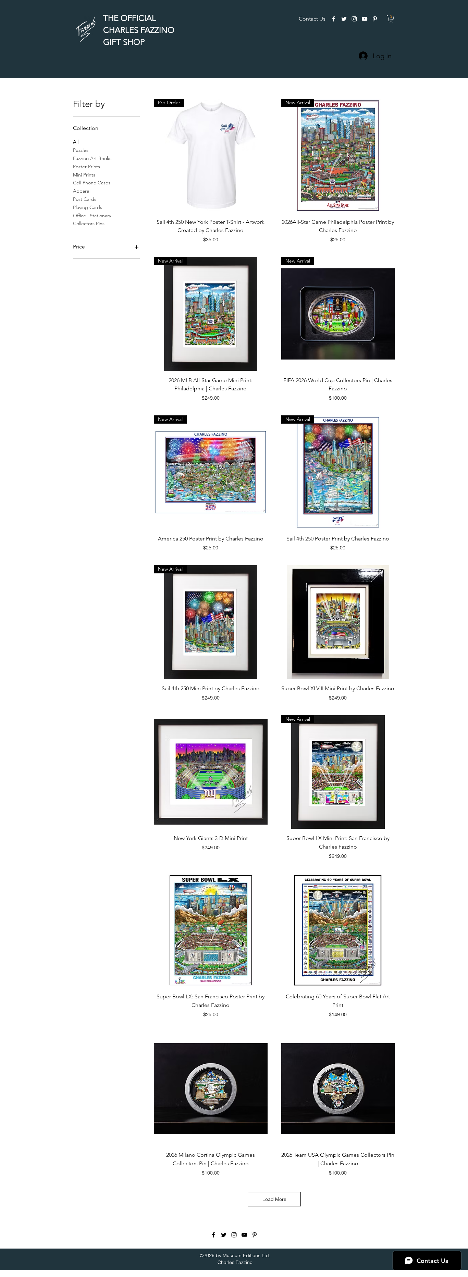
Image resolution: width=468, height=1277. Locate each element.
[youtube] (364, 18)
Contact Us (312, 18)
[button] (391, 18)
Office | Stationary (92, 215)
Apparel (81, 191)
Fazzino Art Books (92, 158)
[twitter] (344, 18)
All (75, 142)
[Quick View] (338, 622)
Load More (274, 1199)
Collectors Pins (88, 223)
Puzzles (80, 150)
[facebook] (333, 18)
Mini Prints (84, 175)
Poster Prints (86, 166)
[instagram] (354, 18)
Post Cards (84, 199)
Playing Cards (87, 207)
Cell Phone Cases (91, 183)
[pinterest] (374, 18)
